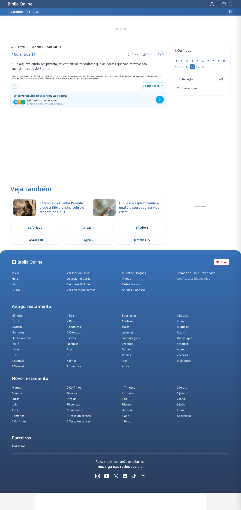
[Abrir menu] (230, 4)
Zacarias (182, 355)
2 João (181, 399)
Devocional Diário (79, 279)
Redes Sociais (131, 284)
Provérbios (74, 366)
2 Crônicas (74, 332)
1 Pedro (127, 421)
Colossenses (75, 410)
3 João (181, 404)
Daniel (126, 349)
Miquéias (183, 327)
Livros (22, 46)
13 (187, 66)
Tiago (125, 416)
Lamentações (131, 338)
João (15, 404)
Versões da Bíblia (78, 273)
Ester (70, 349)
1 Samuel (18, 361)
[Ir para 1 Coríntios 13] (15, 86)
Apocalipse (184, 416)
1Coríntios (36, 46)
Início (15, 273)
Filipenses (73, 404)
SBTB (14, 78)
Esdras (71, 338)
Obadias (182, 315)
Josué (15, 344)
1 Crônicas (74, 327)
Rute (15, 355)
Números (18, 332)
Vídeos (126, 279)
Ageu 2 (88, 240)
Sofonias (183, 344)
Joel (124, 361)
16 (202, 66)
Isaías (125, 327)
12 (181, 66)
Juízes (15, 349)
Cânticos (127, 321)
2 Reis (71, 321)
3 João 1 (88, 227)
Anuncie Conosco (133, 290)
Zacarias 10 (35, 240)
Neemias (73, 344)
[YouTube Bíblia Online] (107, 476)
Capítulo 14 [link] (54, 46)
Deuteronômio (22, 338)
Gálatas (72, 393)
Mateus (17, 387)
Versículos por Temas (81, 290)
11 (176, 66)
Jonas (180, 321)
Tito (124, 399)
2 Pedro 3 (141, 227)
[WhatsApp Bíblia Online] (116, 476)
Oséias (126, 355)
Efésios (71, 399)
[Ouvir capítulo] (230, 12)
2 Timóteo (128, 393)
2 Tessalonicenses (79, 421)
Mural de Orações (134, 273)
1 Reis (71, 315)
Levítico (17, 327)
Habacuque (184, 338)
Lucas (15, 399)
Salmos (72, 361)
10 (224, 61)
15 (197, 66)
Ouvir (135, 54)
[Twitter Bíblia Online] (143, 476)
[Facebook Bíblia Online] (125, 476)
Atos (15, 410)
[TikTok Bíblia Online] (134, 476)
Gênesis (17, 315)
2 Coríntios (74, 387)
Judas (180, 410)
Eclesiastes (129, 315)
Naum (181, 332)
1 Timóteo (128, 387)
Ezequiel (127, 344)
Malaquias (184, 361)
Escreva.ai (18, 446)
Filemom (127, 404)
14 (28, 12)
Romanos (18, 416)
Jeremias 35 (142, 240)
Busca (16, 290)
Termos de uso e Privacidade (196, 273)
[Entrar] (212, 4)
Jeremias (127, 332)
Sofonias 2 (35, 227)
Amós (125, 366)
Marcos (17, 393)
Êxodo (16, 321)
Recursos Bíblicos (78, 284)
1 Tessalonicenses (79, 416)
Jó (68, 355)
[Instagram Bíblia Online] (97, 476)
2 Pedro (182, 387)
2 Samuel (18, 366)
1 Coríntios (19, 421)
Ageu (180, 349)
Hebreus (127, 410)
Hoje (15, 279)
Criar (150, 54)
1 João (181, 393)
